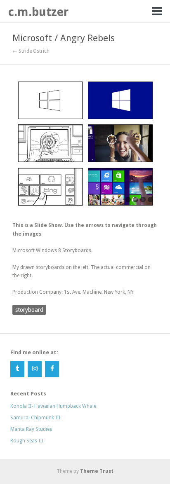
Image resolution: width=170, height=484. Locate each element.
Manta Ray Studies (31, 429)
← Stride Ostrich (31, 51)
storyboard (29, 309)
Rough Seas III (26, 441)
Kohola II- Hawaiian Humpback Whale (53, 406)
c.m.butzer (38, 12)
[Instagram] (35, 369)
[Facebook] (52, 369)
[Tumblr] (17, 369)
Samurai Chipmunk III (35, 418)
